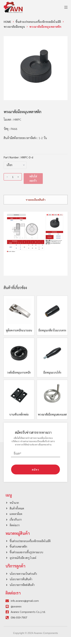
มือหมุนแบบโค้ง (52, 372)
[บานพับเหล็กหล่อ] (19, 395)
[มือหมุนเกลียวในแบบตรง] (52, 311)
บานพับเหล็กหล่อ (19, 414)
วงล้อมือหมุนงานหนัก (19, 372)
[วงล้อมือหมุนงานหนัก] (19, 353)
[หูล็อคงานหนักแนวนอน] (19, 311)
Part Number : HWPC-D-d (18, 157)
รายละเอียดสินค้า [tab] (36, 199)
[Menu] (66, 7)
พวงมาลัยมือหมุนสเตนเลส (52, 414)
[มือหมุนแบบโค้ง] (52, 353)
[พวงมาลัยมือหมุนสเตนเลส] (52, 395)
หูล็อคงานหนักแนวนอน (19, 330)
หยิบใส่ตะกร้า (33, 178)
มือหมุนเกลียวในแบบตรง (52, 330)
